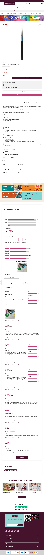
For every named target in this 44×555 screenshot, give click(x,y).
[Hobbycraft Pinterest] (15, 531)
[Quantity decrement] (3, 78)
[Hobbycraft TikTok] (18, 531)
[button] (22, 42)
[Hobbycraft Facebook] (6, 531)
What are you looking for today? (22, 7)
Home (2, 13)
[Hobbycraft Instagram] (12, 531)
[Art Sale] (22, 18)
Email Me (20, 524)
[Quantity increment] (8, 78)
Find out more (5, 149)
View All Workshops (22, 496)
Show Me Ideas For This (22, 94)
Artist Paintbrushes (13, 13)
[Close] (43, 0)
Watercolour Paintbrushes (22, 13)
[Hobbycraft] (9, 4)
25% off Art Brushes (7, 72)
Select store (18, 84)
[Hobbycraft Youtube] (9, 531)
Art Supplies (7, 13)
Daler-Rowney (20, 164)
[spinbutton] (5, 78)
